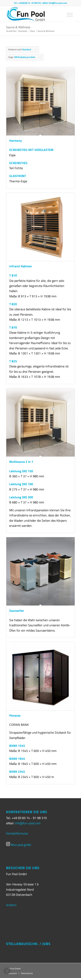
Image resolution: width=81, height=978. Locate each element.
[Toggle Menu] (70, 14)
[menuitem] (26, 973)
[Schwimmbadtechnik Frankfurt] (30, 14)
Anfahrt (11, 905)
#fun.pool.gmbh (20, 844)
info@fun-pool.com (58, 3)
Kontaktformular (17, 833)
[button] (7, 971)
